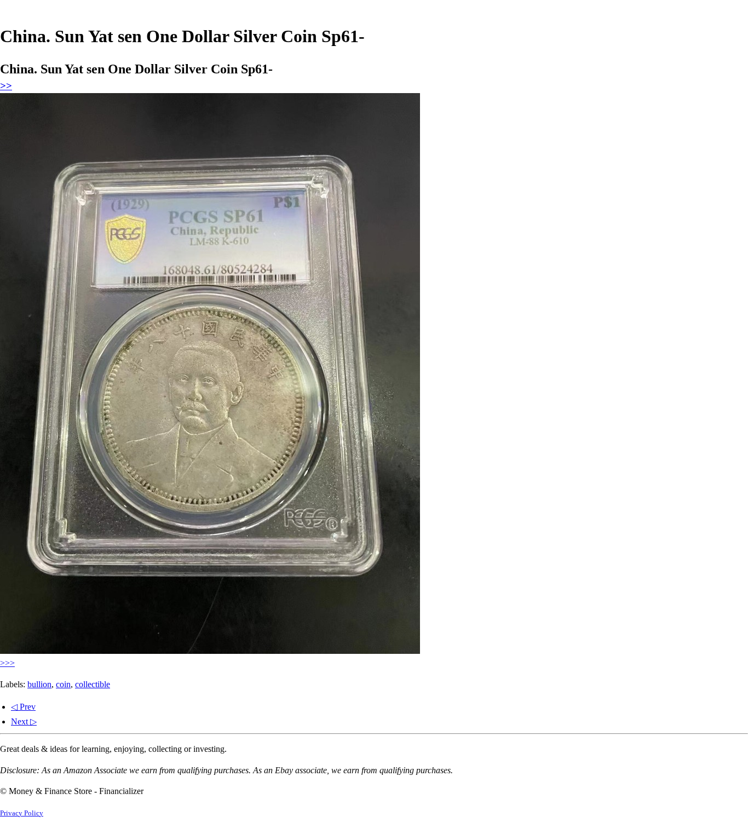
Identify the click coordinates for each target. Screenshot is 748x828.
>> (6, 85)
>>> (7, 663)
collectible (92, 684)
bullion (39, 684)
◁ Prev (23, 706)
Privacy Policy (21, 813)
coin (63, 684)
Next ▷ (24, 721)
